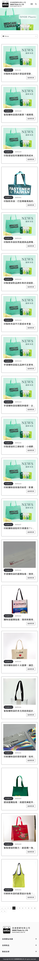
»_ (5, 911)
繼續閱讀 (31, 78)
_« (2, 908)
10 (34, 908)
